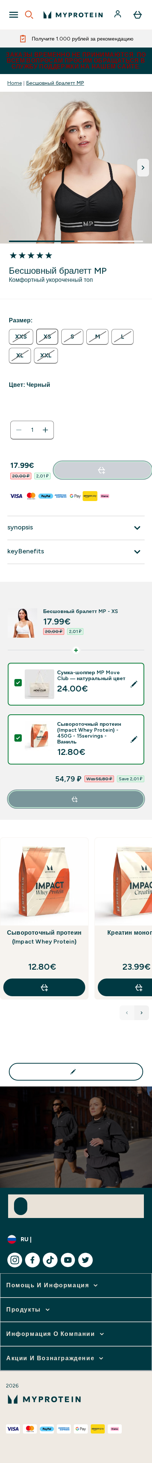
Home (14, 83)
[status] (32, 430)
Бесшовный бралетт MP (55, 83)
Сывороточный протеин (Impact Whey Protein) (44, 937)
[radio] (21, 337)
